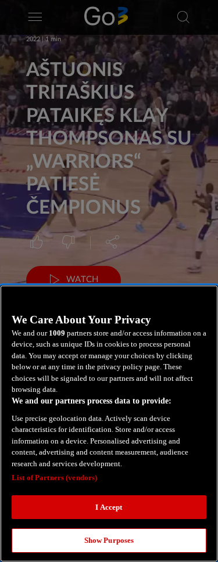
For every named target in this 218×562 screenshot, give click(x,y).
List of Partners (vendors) (54, 477)
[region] (109, 423)
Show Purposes (109, 540)
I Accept (108, 507)
